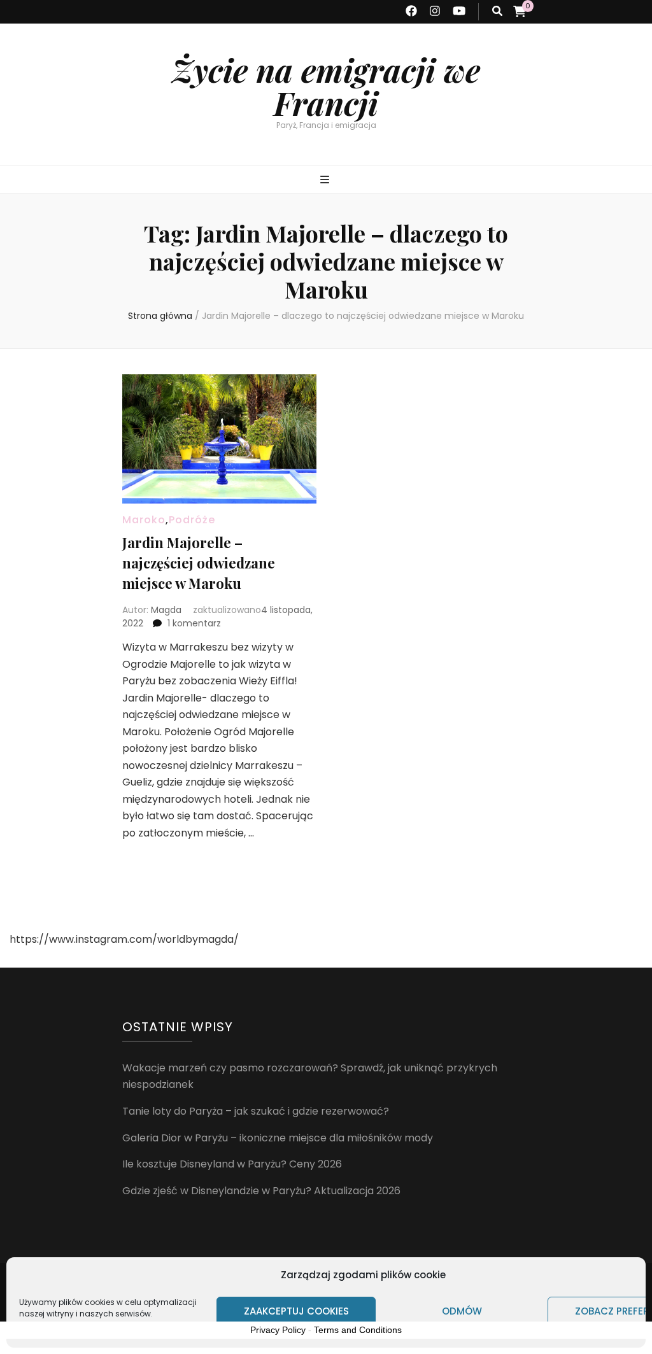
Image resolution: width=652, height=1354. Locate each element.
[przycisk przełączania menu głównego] (326, 180)
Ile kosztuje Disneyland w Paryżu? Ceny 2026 (232, 1164)
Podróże (192, 519)
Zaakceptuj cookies (296, 1311)
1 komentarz (194, 623)
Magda (166, 609)
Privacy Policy (278, 1330)
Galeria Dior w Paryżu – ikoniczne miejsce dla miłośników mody (277, 1138)
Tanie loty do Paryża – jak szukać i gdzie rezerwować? (255, 1111)
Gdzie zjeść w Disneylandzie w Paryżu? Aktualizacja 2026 (261, 1190)
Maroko (144, 519)
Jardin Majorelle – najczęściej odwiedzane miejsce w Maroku (198, 563)
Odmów (462, 1311)
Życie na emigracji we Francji (326, 86)
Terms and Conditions (358, 1330)
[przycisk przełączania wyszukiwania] (497, 11)
